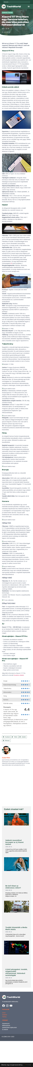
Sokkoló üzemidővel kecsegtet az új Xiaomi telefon (14, 842)
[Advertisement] (16, 787)
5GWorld (4, 12)
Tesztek (10, 12)
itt (11, 263)
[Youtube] (11, 1005)
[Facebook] (3, 1005)
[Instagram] (7, 1005)
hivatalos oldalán (19, 675)
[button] (28, 6)
